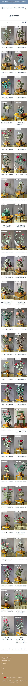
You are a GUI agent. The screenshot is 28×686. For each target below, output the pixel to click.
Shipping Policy (6, 658)
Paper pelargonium (7, 638)
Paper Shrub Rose (21, 174)
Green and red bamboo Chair (20, 430)
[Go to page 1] (3, 649)
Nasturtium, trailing (20, 533)
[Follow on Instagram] (2, 673)
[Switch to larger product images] (23, 22)
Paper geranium (7, 47)
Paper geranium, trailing (7, 303)
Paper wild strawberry (20, 123)
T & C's (4, 663)
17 (21, 649)
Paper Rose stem (7, 123)
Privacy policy (6, 660)
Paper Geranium (7, 97)
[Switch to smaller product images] (25, 22)
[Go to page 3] (24, 649)
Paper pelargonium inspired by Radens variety (20, 640)
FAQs (3, 668)
